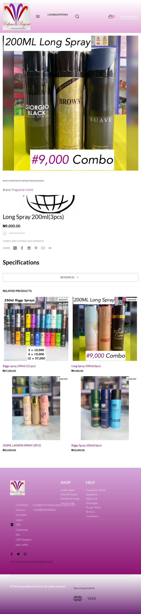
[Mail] (43, 248)
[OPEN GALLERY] (70, 103)
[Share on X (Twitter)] (15, 248)
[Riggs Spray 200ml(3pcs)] (105, 408)
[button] (70, 277)
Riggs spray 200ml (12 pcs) (19, 366)
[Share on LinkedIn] (29, 248)
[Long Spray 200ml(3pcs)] (105, 329)
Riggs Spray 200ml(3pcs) (86, 445)
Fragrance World (22, 190)
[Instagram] (25, 554)
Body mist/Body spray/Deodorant (23, 180)
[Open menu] (38, 16)
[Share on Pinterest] (36, 248)
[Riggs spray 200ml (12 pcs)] (36, 329)
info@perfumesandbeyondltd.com (54, 505)
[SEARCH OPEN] (77, 16)
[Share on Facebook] (22, 248)
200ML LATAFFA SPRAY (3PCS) (22, 445)
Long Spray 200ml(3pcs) (86, 366)
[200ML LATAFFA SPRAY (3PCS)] (36, 408)
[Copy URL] (50, 248)
